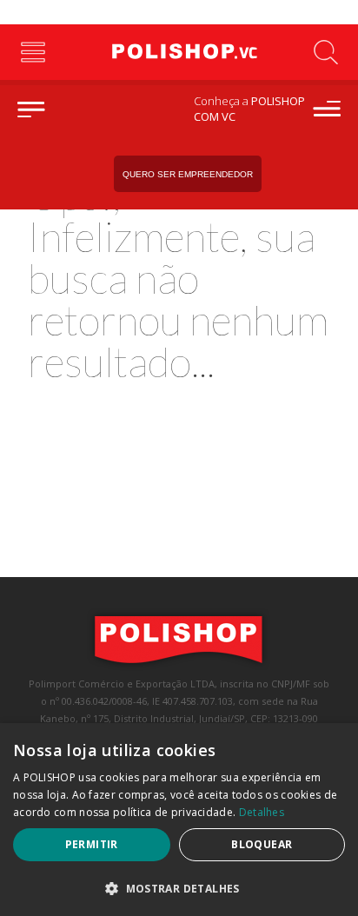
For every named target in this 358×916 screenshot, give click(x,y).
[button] (179, 887)
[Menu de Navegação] (32, 52)
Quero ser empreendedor (188, 174)
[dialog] (179, 819)
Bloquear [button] (261, 844)
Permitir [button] (91, 844)
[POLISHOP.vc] (179, 52)
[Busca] (325, 52)
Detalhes (261, 812)
